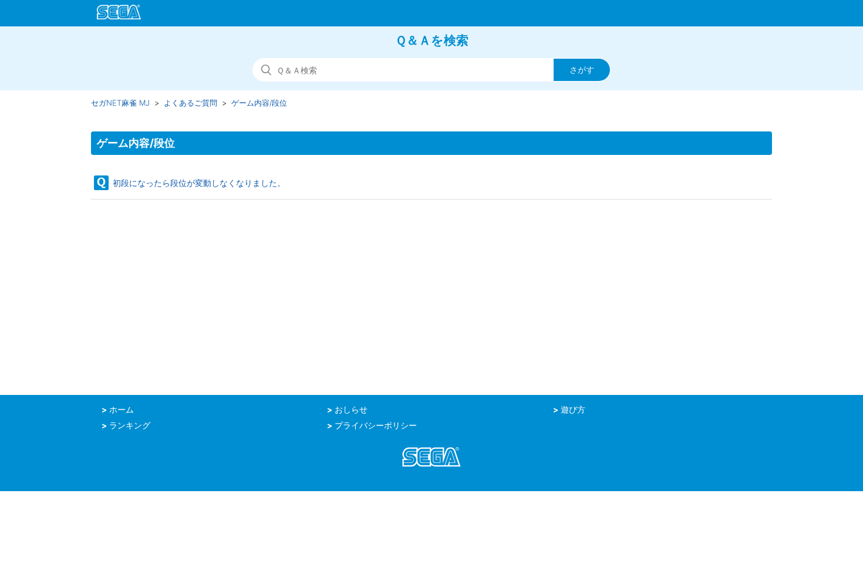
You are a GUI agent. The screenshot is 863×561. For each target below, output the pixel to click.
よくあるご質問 (190, 102)
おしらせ (351, 409)
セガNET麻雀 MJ (120, 102)
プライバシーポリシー (376, 425)
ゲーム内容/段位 (259, 102)
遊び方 (573, 409)
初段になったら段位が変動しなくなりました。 (199, 183)
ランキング (129, 425)
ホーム (121, 409)
